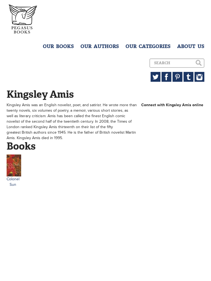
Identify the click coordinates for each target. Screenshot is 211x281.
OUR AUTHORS (99, 46)
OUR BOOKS (58, 46)
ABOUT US (190, 46)
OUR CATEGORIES (148, 46)
